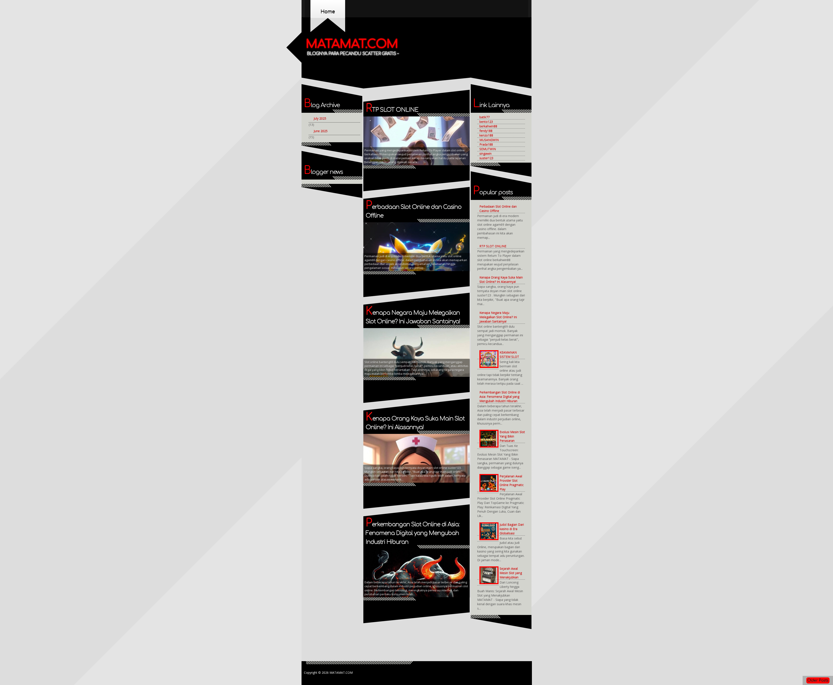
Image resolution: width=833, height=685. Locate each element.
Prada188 (486, 144)
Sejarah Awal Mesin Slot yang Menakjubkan (511, 572)
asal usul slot (409, 127)
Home (328, 11)
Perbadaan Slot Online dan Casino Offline (498, 208)
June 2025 (321, 131)
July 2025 (320, 118)
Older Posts (817, 680)
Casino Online (436, 135)
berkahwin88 (488, 126)
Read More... (452, 143)
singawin (485, 153)
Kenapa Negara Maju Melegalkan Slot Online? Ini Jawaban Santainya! (498, 317)
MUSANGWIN (489, 140)
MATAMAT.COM (352, 44)
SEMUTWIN (487, 149)
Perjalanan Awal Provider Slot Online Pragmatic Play (512, 482)
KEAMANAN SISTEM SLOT (509, 354)
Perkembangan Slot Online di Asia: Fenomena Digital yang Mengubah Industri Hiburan (412, 533)
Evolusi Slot (421, 144)
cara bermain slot (410, 135)
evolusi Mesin (398, 144)
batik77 (484, 117)
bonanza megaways (379, 135)
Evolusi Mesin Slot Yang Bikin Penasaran (512, 436)
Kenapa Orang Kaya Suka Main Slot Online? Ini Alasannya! (501, 279)
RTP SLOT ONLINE (392, 109)
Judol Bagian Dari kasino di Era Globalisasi (512, 528)
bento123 (486, 121)
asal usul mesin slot (380, 127)
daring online (375, 144)
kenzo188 (486, 135)
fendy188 (485, 131)
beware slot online (437, 127)
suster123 (486, 158)
